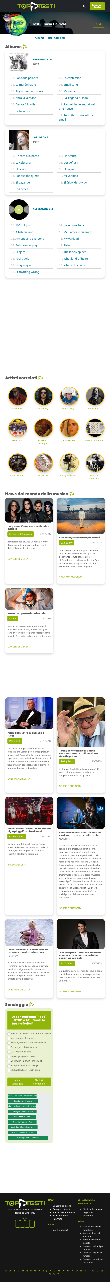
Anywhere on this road (30, 91)
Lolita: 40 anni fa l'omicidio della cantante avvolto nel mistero (27, 951)
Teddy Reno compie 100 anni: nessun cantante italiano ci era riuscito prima (78, 753)
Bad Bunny (66, 542)
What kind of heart (76, 258)
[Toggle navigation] (9, 6)
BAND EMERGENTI (17, 864)
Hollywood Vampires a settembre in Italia (28, 527)
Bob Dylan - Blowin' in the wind (26, 1060)
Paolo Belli (14, 741)
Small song (71, 84)
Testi (49, 37)
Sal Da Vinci (67, 963)
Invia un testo (97, 6)
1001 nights (23, 225)
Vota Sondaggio (17, 1082)
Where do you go (75, 265)
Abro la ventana (25, 98)
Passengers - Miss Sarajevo (24, 1047)
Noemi (12, 618)
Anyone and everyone (29, 239)
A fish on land (24, 232)
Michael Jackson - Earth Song (25, 1069)
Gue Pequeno (16, 836)
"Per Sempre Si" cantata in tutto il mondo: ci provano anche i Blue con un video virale (80, 955)
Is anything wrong (27, 272)
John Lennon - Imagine (22, 1037)
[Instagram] (27, 1224)
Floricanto (70, 156)
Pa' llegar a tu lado (76, 98)
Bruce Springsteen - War (23, 1056)
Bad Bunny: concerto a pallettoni (79, 537)
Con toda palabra (26, 78)
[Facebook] (17, 1224)
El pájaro (69, 169)
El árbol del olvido (75, 182)
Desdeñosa (71, 162)
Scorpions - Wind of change (24, 1065)
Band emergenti (61, 1215)
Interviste (57, 1218)
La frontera (22, 111)
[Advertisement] (55, 301)
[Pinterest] (22, 1224)
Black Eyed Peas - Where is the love (29, 1042)
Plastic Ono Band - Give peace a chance (31, 1033)
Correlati (59, 37)
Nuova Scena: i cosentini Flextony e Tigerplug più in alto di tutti (29, 830)
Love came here (74, 225)
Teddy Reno (67, 761)
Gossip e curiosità (61, 1209)
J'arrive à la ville (25, 104)
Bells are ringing (26, 245)
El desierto (22, 169)
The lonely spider (75, 252)
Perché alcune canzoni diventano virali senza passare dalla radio (80, 834)
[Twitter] (32, 1224)
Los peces (21, 189)
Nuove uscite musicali (64, 1212)
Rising (67, 245)
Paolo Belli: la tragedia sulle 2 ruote (25, 734)
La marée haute (25, 84)
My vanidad (71, 239)
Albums (39, 37)
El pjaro (20, 252)
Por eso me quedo (27, 176)
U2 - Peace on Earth (21, 1051)
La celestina (23, 162)
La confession (72, 78)
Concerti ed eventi (62, 1205)
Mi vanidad (71, 176)
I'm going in (23, 265)
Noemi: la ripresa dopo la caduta (27, 613)
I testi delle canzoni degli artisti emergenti (92, 1212)
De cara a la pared (27, 156)
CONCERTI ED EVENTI (19, 558)
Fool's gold (22, 258)
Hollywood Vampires (20, 534)
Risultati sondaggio (39, 1082)
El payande (22, 182)
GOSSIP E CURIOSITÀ (18, 778)
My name (70, 91)
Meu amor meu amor (78, 232)
